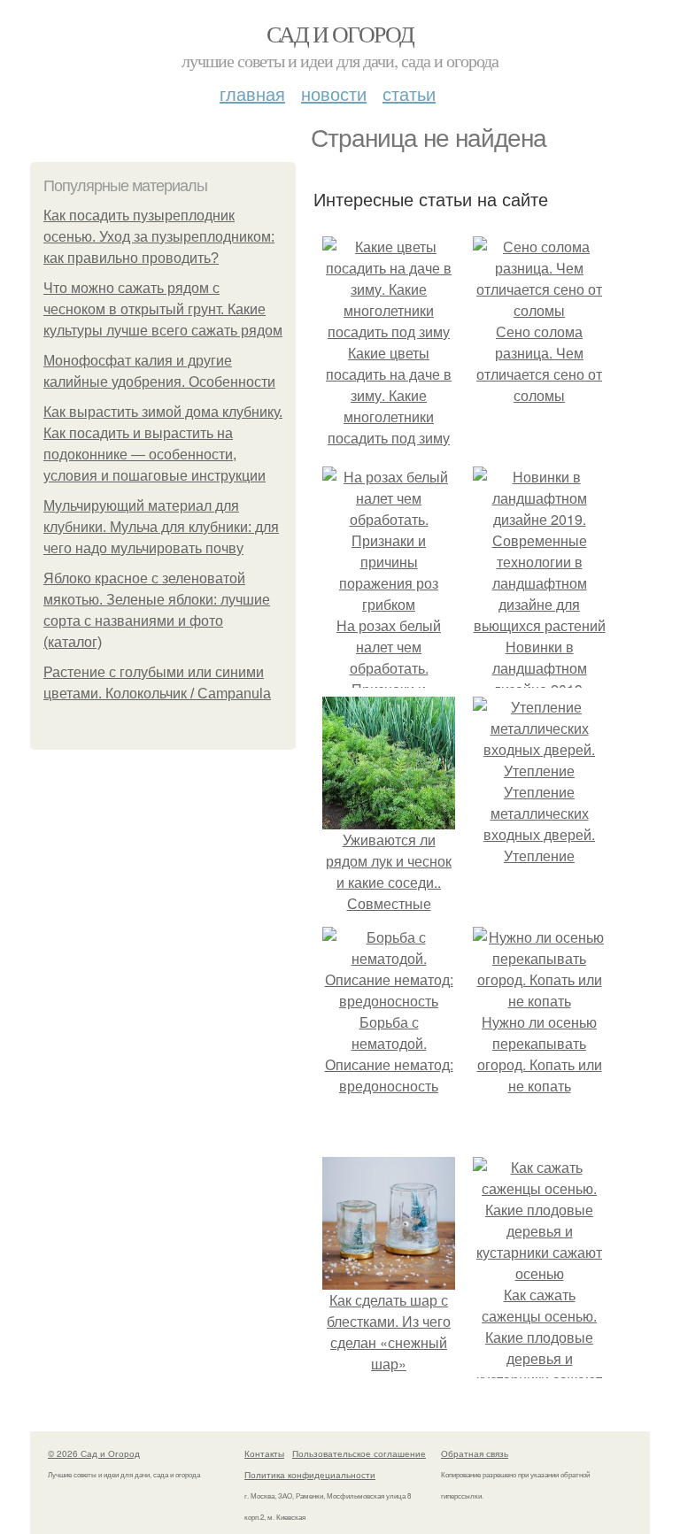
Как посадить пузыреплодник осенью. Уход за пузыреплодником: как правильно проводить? (158, 237)
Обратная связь (474, 1453)
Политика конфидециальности (309, 1474)
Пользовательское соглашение (359, 1453)
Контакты (264, 1453)
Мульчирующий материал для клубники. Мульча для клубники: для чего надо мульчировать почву (161, 527)
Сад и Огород (340, 34)
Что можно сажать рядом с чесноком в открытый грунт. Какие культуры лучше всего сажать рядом (162, 309)
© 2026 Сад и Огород (94, 1453)
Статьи (409, 93)
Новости (334, 93)
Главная (252, 93)
